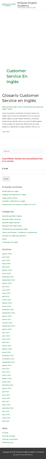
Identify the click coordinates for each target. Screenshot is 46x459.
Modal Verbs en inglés (10, 191)
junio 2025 (6, 290)
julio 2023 (5, 332)
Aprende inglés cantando (11, 219)
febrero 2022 (7, 378)
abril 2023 (5, 342)
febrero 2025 (7, 303)
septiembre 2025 (8, 280)
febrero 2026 (7, 270)
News (4, 239)
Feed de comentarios (10, 439)
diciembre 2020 (8, 408)
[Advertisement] (23, 34)
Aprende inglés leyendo (11, 222)
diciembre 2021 (7, 385)
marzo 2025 (6, 300)
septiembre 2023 (8, 326)
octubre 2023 (7, 323)
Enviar (6, 179)
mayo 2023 (6, 339)
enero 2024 (6, 319)
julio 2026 (5, 257)
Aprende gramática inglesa (12, 216)
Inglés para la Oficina (10, 198)
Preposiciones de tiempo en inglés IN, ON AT (19, 204)
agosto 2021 (6, 388)
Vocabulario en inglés (10, 242)
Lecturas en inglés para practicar (14, 236)
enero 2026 (6, 273)
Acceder (5, 433)
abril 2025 (5, 296)
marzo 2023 (6, 345)
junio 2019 (6, 414)
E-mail (5, 169)
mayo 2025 (6, 293)
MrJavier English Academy (27, 4)
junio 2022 (6, 372)
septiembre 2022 (8, 362)
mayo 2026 (6, 263)
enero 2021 (6, 405)
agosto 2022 (7, 365)
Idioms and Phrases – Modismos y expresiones (19, 232)
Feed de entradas (8, 436)
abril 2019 (5, 421)
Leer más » (6, 131)
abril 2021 (5, 401)
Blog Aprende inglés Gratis (12, 107)
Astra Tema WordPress (24, 454)
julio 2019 (5, 411)
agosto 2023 (7, 329)
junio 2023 (6, 336)
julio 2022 (5, 368)
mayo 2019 (6, 418)
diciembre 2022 (8, 355)
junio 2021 (6, 395)
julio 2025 (5, 286)
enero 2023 (6, 352)
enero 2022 (6, 382)
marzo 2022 (6, 375)
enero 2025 (6, 306)
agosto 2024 (7, 316)
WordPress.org (7, 442)
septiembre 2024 (8, 313)
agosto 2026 (7, 254)
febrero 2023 (7, 349)
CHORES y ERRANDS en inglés (13, 201)
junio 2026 (6, 260)
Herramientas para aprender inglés (15, 229)
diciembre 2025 (8, 277)
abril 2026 (5, 267)
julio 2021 (5, 391)
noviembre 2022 (8, 359)
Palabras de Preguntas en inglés (14, 194)
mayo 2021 (6, 398)
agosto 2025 (7, 283)
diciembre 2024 (8, 309)
